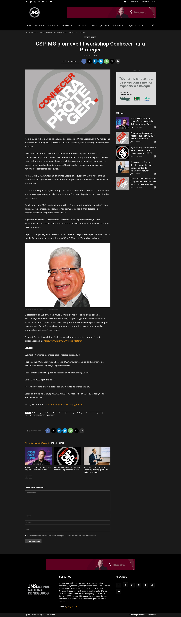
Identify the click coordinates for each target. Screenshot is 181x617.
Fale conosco (151, 615)
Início (26, 32)
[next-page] (30, 477)
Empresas (65, 25)
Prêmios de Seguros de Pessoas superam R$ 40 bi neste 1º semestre (143, 136)
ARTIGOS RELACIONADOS (37, 443)
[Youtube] (51, 1)
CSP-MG (28, 416)
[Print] (117, 61)
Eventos (80, 25)
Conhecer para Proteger (74, 413)
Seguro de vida (39, 416)
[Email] (112, 61)
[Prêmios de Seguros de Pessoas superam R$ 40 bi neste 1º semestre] (122, 138)
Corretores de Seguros (93, 413)
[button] (153, 26)
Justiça (104, 25)
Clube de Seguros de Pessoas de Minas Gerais (48, 413)
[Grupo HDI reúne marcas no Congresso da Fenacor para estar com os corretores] (122, 183)
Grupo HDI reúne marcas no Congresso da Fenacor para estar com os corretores (143, 181)
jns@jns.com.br (72, 606)
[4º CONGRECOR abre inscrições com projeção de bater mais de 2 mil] (38, 456)
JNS (132, 127)
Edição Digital (134, 25)
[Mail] (39, 1)
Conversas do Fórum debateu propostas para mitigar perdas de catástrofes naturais (96, 469)
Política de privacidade (137, 615)
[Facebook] (26, 1)
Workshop (50, 416)
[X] (47, 1)
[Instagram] (31, 1)
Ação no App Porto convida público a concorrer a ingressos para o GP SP (143, 150)
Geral (92, 25)
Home (29, 25)
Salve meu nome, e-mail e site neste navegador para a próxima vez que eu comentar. (61, 535)
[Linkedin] (35, 1)
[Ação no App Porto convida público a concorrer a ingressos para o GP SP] (67, 456)
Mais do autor (57, 443)
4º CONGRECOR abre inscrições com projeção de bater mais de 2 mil (142, 121)
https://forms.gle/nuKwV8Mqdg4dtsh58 (63, 340)
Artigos (52, 25)
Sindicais (117, 25)
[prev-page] (26, 477)
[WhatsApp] (106, 61)
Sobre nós (40, 25)
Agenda (41, 32)
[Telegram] (43, 1)
